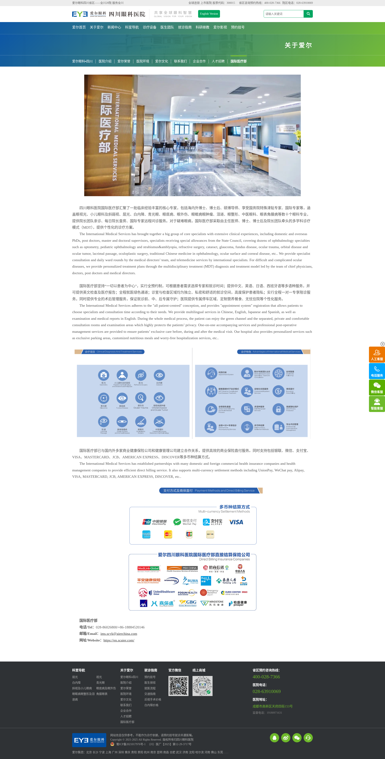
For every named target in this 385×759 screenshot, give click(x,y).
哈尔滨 (199, 752)
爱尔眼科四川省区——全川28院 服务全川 (98, 2)
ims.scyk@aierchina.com (118, 634)
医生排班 (150, 682)
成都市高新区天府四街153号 (273, 706)
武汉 (179, 752)
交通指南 (150, 693)
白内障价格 (151, 705)
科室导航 (132, 27)
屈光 (75, 677)
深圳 (121, 752)
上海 (108, 752)
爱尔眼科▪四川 (82, 61)
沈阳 (192, 752)
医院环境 (142, 61)
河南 (207, 752)
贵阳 (134, 752)
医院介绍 (105, 61)
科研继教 (202, 27)
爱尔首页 (79, 27)
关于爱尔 (96, 27)
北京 (89, 752)
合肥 (172, 752)
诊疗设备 (149, 27)
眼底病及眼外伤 (106, 688)
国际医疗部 (239, 61)
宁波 (102, 752)
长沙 (95, 752)
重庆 (127, 752)
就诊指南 (185, 27)
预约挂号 (238, 27)
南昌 (166, 752)
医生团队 (167, 27)
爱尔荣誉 (124, 61)
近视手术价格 (152, 699)
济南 (185, 752)
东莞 (220, 752)
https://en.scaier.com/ (118, 640)
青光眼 (100, 682)
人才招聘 (218, 61)
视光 (99, 677)
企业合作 (199, 61)
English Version (209, 13)
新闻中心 (114, 27)
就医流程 (150, 688)
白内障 (76, 682)
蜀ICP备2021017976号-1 (131, 744)
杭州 (147, 752)
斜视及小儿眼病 (82, 688)
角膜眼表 (101, 693)
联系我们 (180, 61)
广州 (115, 752)
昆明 (159, 752)
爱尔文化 (161, 61)
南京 (153, 752)
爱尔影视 (220, 27)
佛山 (214, 752)
